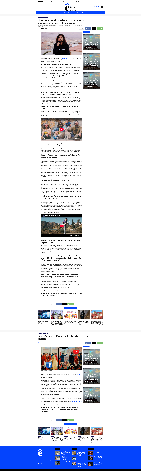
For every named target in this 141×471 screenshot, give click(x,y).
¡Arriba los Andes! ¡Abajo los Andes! (43, 322)
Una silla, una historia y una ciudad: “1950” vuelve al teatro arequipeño (83, 322)
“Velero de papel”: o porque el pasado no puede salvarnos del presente (65, 457)
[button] (102, 7)
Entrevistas (46, 17)
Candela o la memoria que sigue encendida (98, 452)
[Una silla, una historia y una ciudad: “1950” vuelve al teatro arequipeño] (84, 314)
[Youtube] (99, 7)
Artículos (86, 38)
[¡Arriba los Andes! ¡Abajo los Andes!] (44, 314)
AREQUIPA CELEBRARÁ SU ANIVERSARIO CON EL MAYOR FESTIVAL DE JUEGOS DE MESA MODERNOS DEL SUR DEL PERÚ (57, 323)
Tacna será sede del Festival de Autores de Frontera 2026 (70, 322)
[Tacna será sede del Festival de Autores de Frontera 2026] (70, 314)
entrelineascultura (44, 28)
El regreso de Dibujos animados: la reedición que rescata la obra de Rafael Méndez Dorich (81, 453)
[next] (102, 1)
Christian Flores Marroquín (65, 58)
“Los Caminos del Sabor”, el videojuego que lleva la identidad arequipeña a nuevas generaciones (60, 1)
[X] (97, 7)
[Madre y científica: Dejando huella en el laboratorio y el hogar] (57, 453)
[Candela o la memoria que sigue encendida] (90, 453)
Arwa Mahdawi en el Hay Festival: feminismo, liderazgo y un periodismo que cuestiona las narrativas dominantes (98, 458)
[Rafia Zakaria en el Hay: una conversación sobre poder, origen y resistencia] (90, 464)
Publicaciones (40, 17)
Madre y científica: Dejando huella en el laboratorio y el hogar (65, 452)
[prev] (101, 1)
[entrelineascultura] (39, 28)
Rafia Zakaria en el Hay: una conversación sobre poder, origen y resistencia (98, 463)
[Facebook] (93, 7)
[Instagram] (95, 7)
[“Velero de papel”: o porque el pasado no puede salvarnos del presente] (57, 458)
